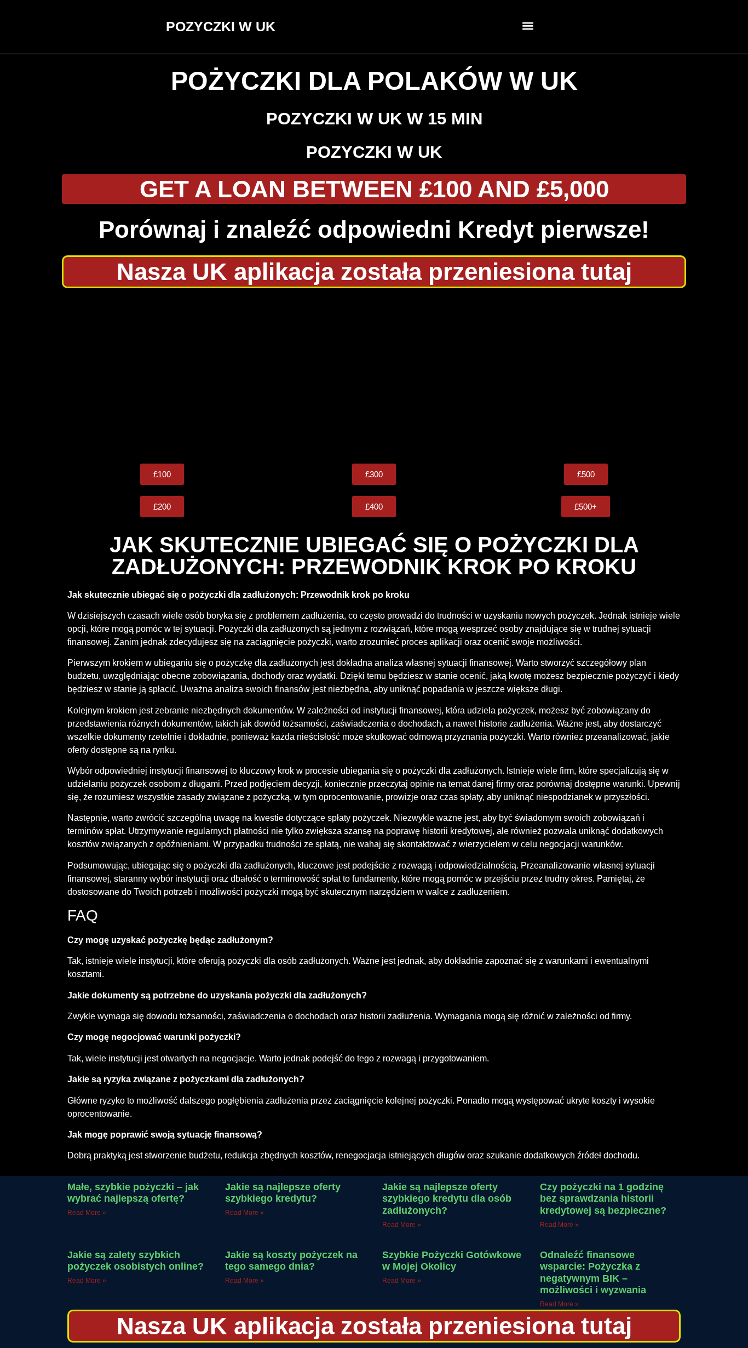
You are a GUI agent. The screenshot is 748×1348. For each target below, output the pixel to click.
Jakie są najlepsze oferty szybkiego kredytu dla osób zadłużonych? (446, 1198)
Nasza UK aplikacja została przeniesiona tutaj (374, 271)
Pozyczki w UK (374, 152)
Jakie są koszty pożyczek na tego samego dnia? (291, 1260)
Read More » (86, 1212)
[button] (528, 25)
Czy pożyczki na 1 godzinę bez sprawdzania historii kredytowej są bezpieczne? (603, 1198)
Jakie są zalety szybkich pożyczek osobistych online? (135, 1260)
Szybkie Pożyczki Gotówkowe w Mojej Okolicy (451, 1260)
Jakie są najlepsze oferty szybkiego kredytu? (283, 1192)
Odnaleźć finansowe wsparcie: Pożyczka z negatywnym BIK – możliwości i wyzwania (593, 1272)
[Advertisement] (374, 376)
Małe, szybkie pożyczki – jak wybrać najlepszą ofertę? (133, 1192)
